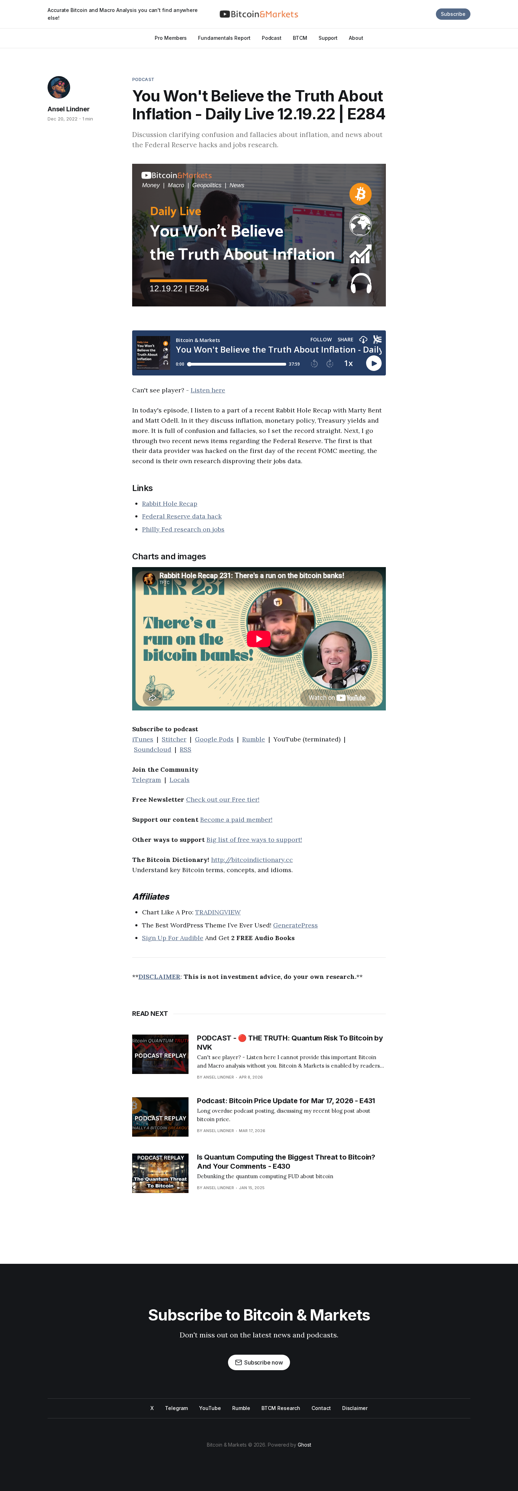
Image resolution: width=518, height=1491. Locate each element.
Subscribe (453, 14)
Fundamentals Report (224, 38)
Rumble (253, 739)
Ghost (304, 1445)
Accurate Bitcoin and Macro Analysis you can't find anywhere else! (123, 14)
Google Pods (214, 739)
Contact (321, 1408)
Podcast (272, 38)
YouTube (210, 1408)
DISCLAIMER (159, 977)
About (356, 38)
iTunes (142, 739)
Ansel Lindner (69, 109)
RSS (185, 749)
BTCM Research (280, 1408)
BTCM (300, 38)
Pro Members (171, 38)
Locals (179, 780)
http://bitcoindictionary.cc (252, 860)
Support (328, 38)
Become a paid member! (236, 819)
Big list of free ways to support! (254, 839)
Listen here (208, 390)
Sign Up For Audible (172, 938)
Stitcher (174, 739)
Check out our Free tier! (222, 799)
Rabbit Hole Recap (169, 503)
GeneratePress (295, 925)
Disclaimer (355, 1408)
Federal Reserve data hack (182, 516)
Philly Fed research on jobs (183, 529)
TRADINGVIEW (218, 912)
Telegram (146, 780)
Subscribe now (263, 1362)
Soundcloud (152, 749)
